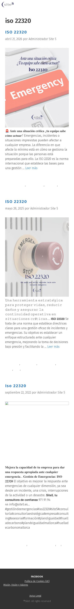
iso (59, 544)
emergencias (35, 185)
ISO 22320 (16, 32)
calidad (14, 364)
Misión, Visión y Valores (15, 584)
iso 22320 (51, 185)
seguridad (28, 369)
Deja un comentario (22, 555)
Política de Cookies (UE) (37, 581)
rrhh (62, 185)
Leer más (31, 168)
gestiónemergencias (41, 544)
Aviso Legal (35, 595)
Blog (12, 179)
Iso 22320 (15, 385)
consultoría (17, 185)
